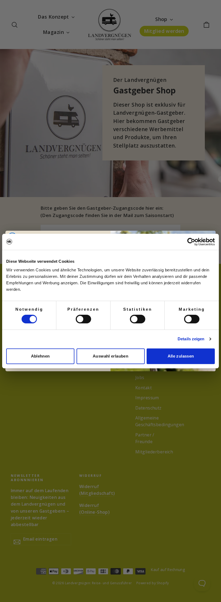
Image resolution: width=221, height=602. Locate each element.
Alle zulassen (181, 356)
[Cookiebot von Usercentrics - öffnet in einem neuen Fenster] (191, 242)
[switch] (83, 319)
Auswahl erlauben (110, 356)
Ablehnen (40, 356)
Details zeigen (191, 339)
